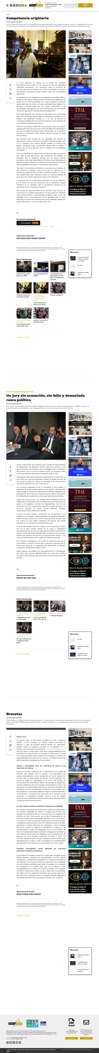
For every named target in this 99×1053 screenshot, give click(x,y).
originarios (34, 238)
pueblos (28, 238)
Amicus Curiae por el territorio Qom (40, 321)
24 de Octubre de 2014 (14, 22)
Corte (8, 14)
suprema (23, 238)
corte (18, 238)
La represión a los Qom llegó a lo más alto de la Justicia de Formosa (57, 276)
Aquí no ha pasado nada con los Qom (39, 304)
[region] (80, 209)
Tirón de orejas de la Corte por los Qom (23, 296)
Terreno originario (56, 295)
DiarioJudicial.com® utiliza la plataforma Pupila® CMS (77, 1050)
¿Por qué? (51, 226)
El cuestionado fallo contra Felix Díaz (23, 325)
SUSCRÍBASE (86, 1038)
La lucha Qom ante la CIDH (40, 275)
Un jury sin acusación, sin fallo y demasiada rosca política (83, 259)
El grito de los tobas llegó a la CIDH (23, 275)
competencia (42, 238)
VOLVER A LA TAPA (23, 337)
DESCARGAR (71, 1038)
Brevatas (79, 265)
